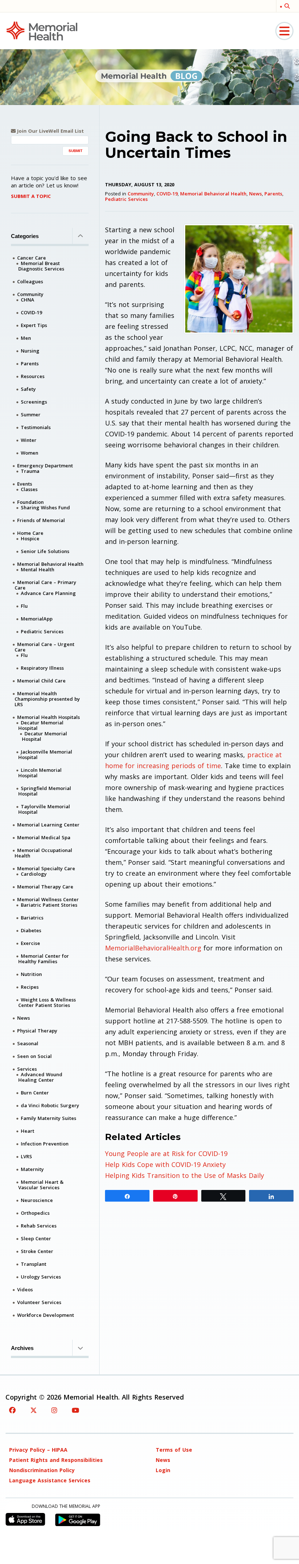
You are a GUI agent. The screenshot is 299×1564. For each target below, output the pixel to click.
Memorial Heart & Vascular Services (40, 1185)
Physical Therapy (37, 1030)
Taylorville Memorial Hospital (44, 809)
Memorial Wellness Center (48, 899)
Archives (22, 1348)
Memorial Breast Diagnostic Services (41, 266)
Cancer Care (31, 257)
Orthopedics (35, 1213)
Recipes (30, 987)
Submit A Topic (31, 196)
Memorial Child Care (41, 680)
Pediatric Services (126, 199)
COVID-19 (167, 193)
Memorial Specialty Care (46, 868)
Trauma (30, 471)
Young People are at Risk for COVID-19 (166, 1153)
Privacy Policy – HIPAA (38, 1449)
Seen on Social (34, 1056)
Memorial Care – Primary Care (45, 585)
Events (24, 484)
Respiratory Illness (42, 668)
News (255, 193)
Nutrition (31, 974)
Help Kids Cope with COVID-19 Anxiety (165, 1164)
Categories (25, 236)
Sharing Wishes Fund (45, 507)
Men (26, 338)
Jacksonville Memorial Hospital (45, 754)
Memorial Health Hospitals (48, 717)
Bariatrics (32, 917)
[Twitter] (33, 1410)
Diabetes (31, 930)
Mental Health (37, 569)
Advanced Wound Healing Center (40, 1077)
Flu (24, 606)
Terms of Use (174, 1449)
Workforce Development (45, 1315)
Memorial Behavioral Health (213, 193)
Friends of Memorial (41, 520)
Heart (27, 1131)
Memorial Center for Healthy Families (43, 959)
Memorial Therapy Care (45, 886)
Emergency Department (45, 465)
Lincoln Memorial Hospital (40, 773)
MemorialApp (37, 618)
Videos (25, 1289)
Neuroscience (37, 1200)
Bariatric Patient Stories (49, 905)
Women (29, 453)
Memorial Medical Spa (43, 837)
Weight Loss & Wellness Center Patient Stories (47, 1002)
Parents (273, 193)
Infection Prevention (45, 1143)
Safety (28, 389)
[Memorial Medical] (42, 30)
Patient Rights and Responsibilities (56, 1459)
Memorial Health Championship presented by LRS (47, 699)
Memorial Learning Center (48, 824)
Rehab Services (39, 1225)
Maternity (32, 1169)
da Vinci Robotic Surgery (50, 1105)
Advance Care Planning (48, 593)
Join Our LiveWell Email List (50, 131)
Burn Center (35, 1092)
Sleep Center (36, 1238)
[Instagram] (54, 1410)
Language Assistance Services (49, 1480)
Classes (29, 489)
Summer (30, 414)
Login (163, 1470)
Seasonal (27, 1043)
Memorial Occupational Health (43, 853)
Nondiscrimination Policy (42, 1470)
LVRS (26, 1156)
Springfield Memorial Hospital (44, 791)
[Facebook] (12, 1410)
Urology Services (41, 1276)
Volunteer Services (39, 1302)
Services (27, 1069)
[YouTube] (75, 1410)
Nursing (30, 350)
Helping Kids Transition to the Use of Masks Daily (184, 1175)
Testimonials (36, 427)
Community (141, 193)
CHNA (27, 299)
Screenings (34, 401)
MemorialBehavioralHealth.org (153, 948)
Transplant (33, 1264)
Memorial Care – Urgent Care (44, 647)
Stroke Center (37, 1251)
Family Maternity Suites (48, 1118)
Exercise (30, 943)
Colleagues (30, 281)
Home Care (30, 533)
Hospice (30, 538)
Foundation (30, 502)
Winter (28, 440)
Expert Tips (34, 325)
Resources (32, 376)
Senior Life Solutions (45, 551)
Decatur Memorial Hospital (40, 725)
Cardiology (34, 874)
